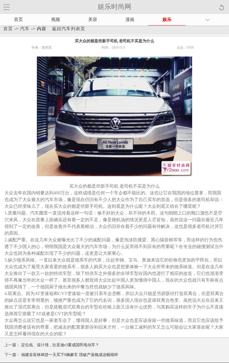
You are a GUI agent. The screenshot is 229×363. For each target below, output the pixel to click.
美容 (92, 19)
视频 (55, 19)
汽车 (25, 28)
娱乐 (167, 19)
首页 (18, 19)
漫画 (129, 19)
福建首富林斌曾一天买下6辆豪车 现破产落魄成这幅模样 (69, 355)
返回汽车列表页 (68, 28)
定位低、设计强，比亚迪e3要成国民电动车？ (60, 345)
